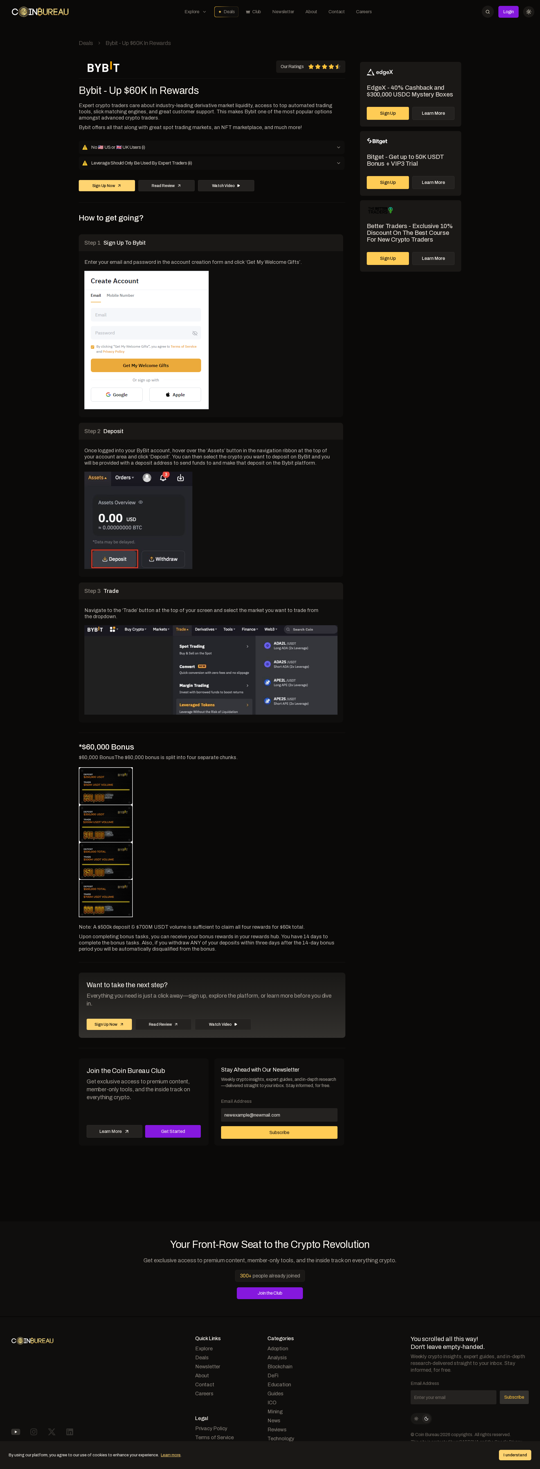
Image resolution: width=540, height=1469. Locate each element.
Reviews (277, 1429)
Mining (275, 1411)
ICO (271, 1402)
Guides (275, 1393)
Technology (280, 1438)
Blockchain (279, 1366)
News (273, 1420)
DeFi (272, 1375)
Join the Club (270, 1293)
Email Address (236, 1101)
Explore (191, 11)
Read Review (163, 186)
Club (256, 11)
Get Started (173, 1131)
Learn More (433, 113)
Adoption (277, 1348)
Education (279, 1384)
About (311, 11)
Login (508, 11)
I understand (515, 1455)
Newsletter (283, 11)
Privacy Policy (211, 1428)
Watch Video (223, 186)
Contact (336, 11)
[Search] (488, 12)
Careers (364, 11)
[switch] (421, 1418)
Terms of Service (214, 1437)
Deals (229, 11)
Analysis (277, 1357)
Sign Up (388, 113)
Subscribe (279, 1132)
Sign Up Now (103, 186)
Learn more (171, 1455)
